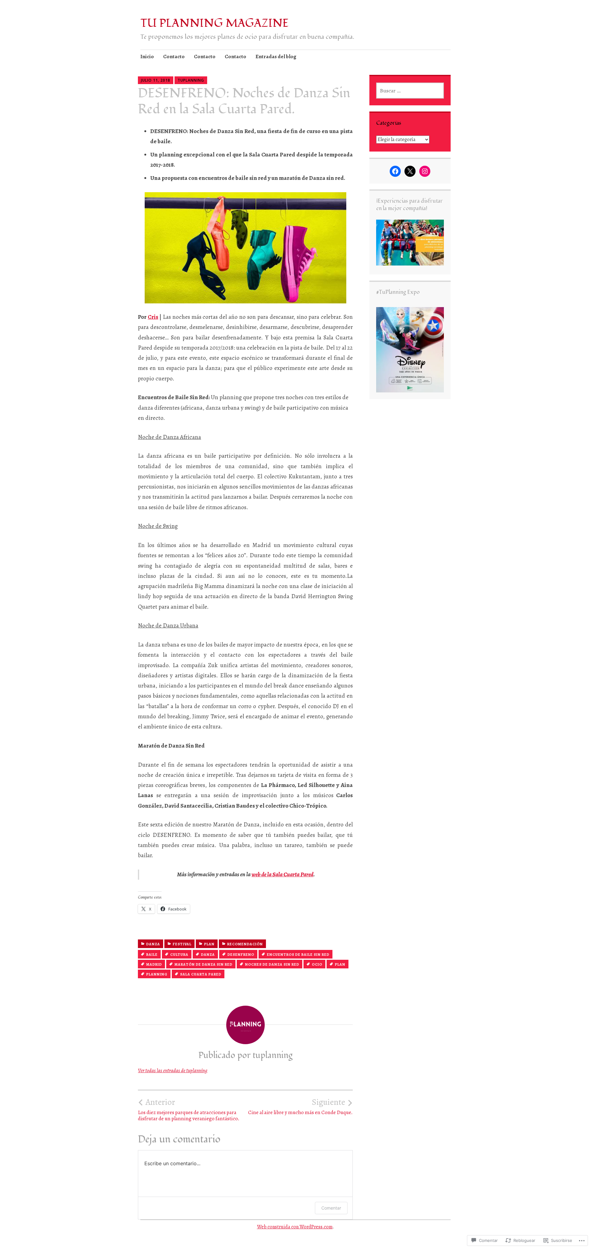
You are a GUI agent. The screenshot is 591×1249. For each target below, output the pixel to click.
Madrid (154, 964)
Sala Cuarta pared (200, 974)
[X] (410, 171)
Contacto (174, 56)
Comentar (331, 1207)
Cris (153, 317)
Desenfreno (240, 954)
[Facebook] (395, 171)
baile (152, 954)
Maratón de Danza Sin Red (203, 964)
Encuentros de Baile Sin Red (298, 954)
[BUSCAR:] (410, 91)
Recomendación (245, 944)
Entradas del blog (275, 56)
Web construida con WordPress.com (295, 1226)
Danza (153, 944)
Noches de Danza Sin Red (272, 964)
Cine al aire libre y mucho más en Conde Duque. (300, 1106)
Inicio (147, 56)
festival (182, 944)
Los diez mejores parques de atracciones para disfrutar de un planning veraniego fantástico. (188, 1109)
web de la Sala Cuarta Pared (282, 874)
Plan (209, 944)
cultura (179, 954)
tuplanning (191, 80)
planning (156, 974)
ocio (317, 964)
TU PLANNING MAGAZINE (214, 23)
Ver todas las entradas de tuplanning (172, 1070)
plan (340, 964)
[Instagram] (424, 171)
